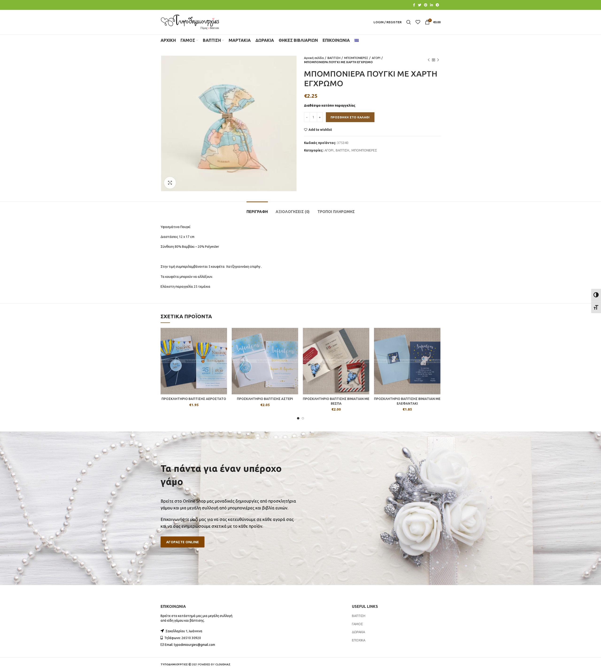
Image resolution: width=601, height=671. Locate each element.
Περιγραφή (257, 211)
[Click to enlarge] (170, 183)
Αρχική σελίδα (314, 57)
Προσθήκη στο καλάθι (350, 117)
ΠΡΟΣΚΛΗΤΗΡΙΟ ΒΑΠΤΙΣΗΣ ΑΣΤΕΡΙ (265, 399)
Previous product (428, 60)
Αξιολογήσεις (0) (293, 211)
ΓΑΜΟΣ (357, 624)
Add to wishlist (320, 129)
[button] (182, 541)
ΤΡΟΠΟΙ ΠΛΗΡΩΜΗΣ (336, 211)
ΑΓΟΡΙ (376, 57)
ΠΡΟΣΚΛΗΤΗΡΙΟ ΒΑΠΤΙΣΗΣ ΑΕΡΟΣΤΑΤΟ (194, 399)
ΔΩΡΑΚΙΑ (358, 632)
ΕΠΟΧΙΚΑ (358, 640)
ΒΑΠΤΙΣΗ (333, 57)
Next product (438, 60)
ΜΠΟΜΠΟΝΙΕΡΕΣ (356, 57)
